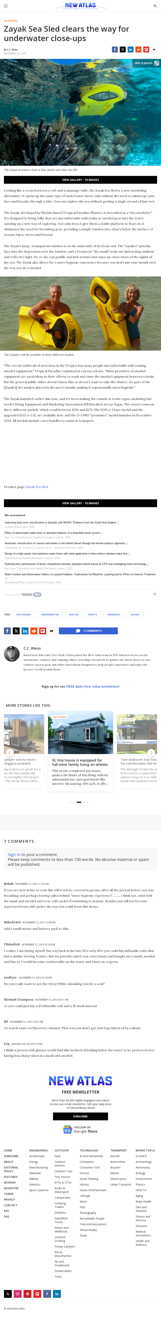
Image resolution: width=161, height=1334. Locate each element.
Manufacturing (38, 1167)
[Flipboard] (146, 49)
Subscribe (80, 1116)
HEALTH (141, 1190)
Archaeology (144, 1162)
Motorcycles (118, 1179)
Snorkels (114, 614)
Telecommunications (93, 1224)
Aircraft (115, 1156)
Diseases (141, 1226)
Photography (88, 1213)
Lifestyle (85, 1196)
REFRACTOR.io (145, 1150)
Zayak (135, 614)
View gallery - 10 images (80, 180)
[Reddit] (138, 49)
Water (73, 614)
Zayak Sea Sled (37, 487)
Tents (58, 1276)
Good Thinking (89, 1179)
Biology (140, 1173)
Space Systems (38, 1190)
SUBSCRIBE (11, 1156)
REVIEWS (10, 1182)
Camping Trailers (60, 1205)
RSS (6, 1211)
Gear (58, 1156)
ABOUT (9, 1162)
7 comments (92, 631)
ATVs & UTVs (63, 1182)
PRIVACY (9, 1199)
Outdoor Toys (63, 1171)
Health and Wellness (142, 1243)
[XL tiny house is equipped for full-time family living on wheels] (80, 732)
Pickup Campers (65, 1246)
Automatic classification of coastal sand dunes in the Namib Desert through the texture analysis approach (65, 543)
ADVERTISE (11, 1188)
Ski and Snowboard (62, 1263)
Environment (144, 1179)
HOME (8, 1150)
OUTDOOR (62, 1150)
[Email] (154, 49)
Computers (87, 1162)
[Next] (151, 753)
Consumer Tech (90, 1167)
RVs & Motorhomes (63, 1254)
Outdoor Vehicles (60, 1163)
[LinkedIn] (131, 49)
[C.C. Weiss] (12, 654)
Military (33, 1179)
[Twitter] (123, 49)
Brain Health (143, 1201)
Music (83, 1201)
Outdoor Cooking (60, 1239)
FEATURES (10, 1177)
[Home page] (80, 7)
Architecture (37, 1156)
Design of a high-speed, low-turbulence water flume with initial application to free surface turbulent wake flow (66, 553)
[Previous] (10, 753)
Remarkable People (92, 1218)
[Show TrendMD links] (154, 594)
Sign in (14, 854)
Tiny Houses (59, 717)
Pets (82, 1207)
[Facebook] (115, 49)
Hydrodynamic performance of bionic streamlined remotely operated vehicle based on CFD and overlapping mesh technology (75, 564)
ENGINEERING (38, 1150)
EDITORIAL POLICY (11, 1169)
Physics (140, 1184)
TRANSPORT (118, 1150)
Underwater (50, 614)
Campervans (62, 1197)
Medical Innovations (143, 1233)
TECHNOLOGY (89, 1150)
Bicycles (115, 1167)
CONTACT (10, 1205)
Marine (114, 1173)
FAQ (6, 1216)
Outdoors (10, 21)
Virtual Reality (88, 1230)
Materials (35, 1173)
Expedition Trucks (61, 1220)
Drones (84, 1173)
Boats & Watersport (62, 1190)
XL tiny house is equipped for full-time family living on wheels (80, 762)
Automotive (117, 1162)
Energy (33, 1162)
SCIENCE (141, 1156)
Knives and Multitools (61, 1229)
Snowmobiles (63, 1271)
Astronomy (143, 1167)
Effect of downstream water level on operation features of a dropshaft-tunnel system (52, 532)
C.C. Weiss (32, 648)
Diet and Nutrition (141, 1209)
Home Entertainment (93, 1190)
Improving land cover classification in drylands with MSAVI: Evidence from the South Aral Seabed (60, 522)
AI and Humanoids (91, 1156)
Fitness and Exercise (143, 1218)
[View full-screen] (156, 63)
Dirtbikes (60, 1212)
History (84, 1184)
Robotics (34, 1184)
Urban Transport (120, 1184)
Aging (139, 1196)
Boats (93, 614)
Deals (83, 1235)
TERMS (8, 1194)
